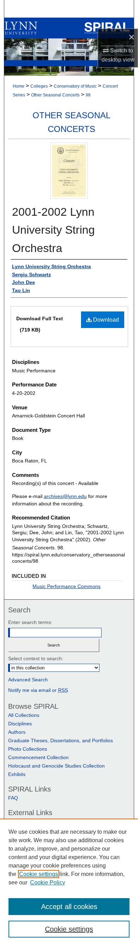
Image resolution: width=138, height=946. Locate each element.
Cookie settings (38, 874)
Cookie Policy (47, 882)
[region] (69, 882)
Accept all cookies (69, 906)
